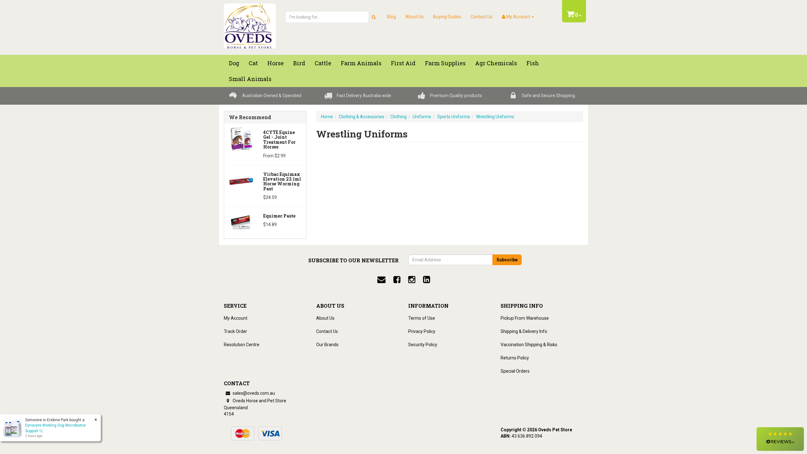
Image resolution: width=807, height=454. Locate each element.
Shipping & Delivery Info (524, 331)
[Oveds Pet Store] (250, 23)
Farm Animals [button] (361, 63)
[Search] (374, 17)
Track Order (235, 331)
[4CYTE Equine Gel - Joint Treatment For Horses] (241, 138)
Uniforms (422, 116)
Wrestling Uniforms (495, 116)
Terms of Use (421, 318)
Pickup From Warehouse (525, 318)
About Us (414, 16)
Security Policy (422, 344)
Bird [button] (299, 63)
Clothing (398, 116)
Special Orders (515, 371)
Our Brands (327, 344)
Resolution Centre (241, 344)
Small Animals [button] (250, 79)
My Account (235, 318)
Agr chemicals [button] (496, 63)
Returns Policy (515, 357)
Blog (391, 16)
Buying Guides (447, 16)
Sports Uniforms (453, 116)
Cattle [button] (323, 63)
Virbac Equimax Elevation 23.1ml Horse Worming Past (282, 181)
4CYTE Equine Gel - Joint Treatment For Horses (279, 139)
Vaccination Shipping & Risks (529, 344)
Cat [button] (253, 63)
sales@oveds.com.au (253, 393)
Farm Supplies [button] (445, 63)
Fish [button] (532, 63)
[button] (780, 439)
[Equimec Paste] (241, 222)
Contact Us (481, 16)
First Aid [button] (403, 63)
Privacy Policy (421, 331)
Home (327, 116)
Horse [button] (275, 63)
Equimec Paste (279, 216)
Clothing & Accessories (361, 116)
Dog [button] (234, 63)
